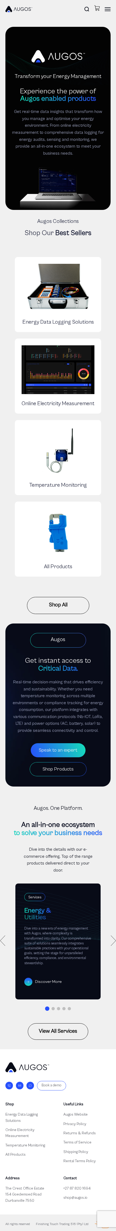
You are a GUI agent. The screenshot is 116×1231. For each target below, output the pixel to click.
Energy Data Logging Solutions (21, 1117)
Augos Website (75, 1114)
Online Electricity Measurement (20, 1133)
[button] (47, 1008)
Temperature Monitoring (25, 1145)
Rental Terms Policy (79, 1161)
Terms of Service (77, 1142)
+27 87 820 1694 (77, 1188)
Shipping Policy (75, 1152)
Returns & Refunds (79, 1133)
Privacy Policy (74, 1124)
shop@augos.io (75, 1198)
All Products (15, 1154)
